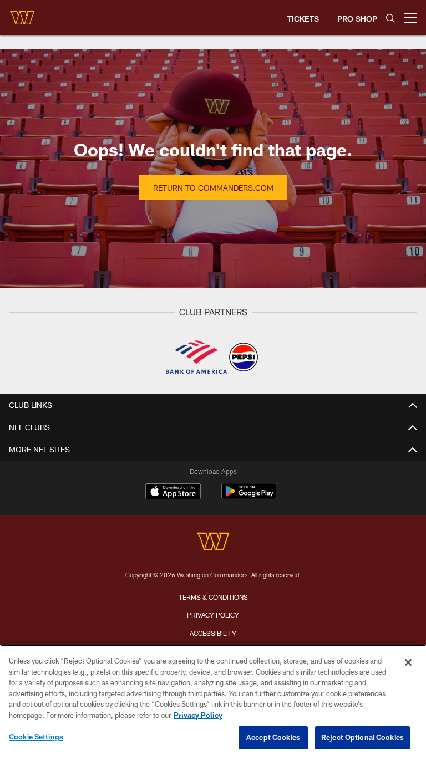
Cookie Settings (36, 736)
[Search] (390, 18)
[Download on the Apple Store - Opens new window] (173, 492)
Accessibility (213, 633)
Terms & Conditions (213, 597)
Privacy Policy (213, 615)
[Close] (408, 662)
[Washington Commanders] (213, 543)
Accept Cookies (273, 737)
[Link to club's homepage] (22, 13)
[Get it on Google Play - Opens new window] (249, 497)
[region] (213, 702)
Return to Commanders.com (213, 187)
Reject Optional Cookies (362, 737)
